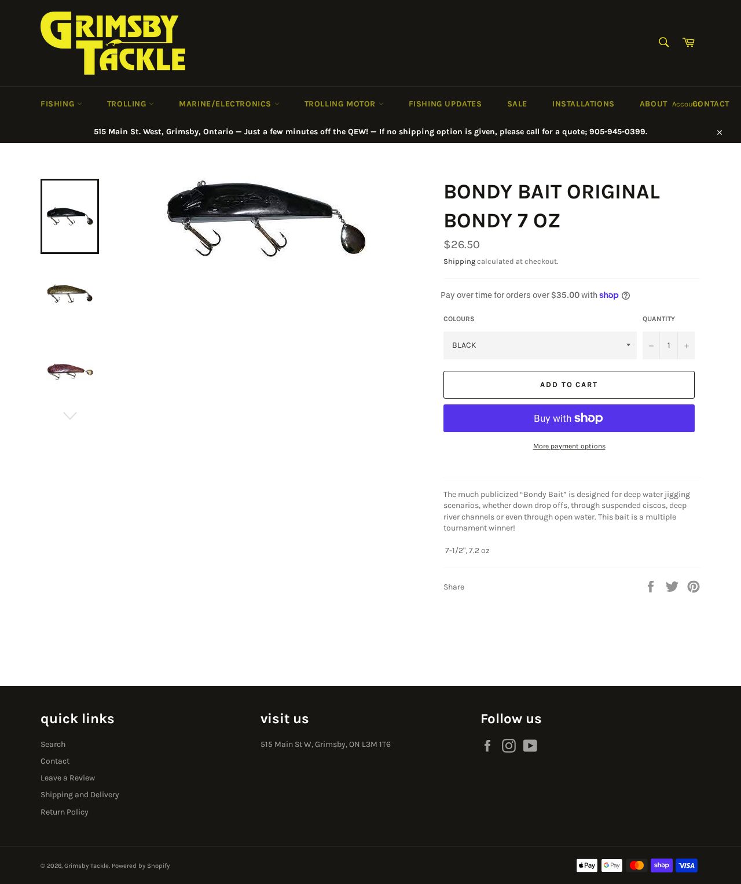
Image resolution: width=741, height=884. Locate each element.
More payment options (569, 446)
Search (53, 744)
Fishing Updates (445, 104)
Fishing (59, 104)
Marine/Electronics (226, 104)
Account (686, 104)
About (653, 104)
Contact (710, 104)
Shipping (459, 261)
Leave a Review (68, 778)
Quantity (659, 319)
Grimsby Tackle (86, 866)
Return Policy (65, 812)
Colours (459, 319)
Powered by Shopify (141, 866)
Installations (583, 104)
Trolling (128, 104)
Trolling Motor (342, 104)
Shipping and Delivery (80, 795)
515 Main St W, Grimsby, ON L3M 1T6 (326, 744)
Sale (517, 104)
